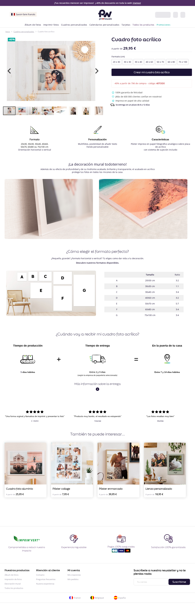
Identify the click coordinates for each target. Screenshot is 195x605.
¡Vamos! (137, 3)
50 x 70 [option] (160, 61)
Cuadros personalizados (24, 31)
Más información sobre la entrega (97, 384)
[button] (9, 71)
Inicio (7, 31)
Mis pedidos (72, 579)
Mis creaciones (74, 574)
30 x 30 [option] (127, 61)
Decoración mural (13, 583)
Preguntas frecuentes (45, 579)
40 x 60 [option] (149, 61)
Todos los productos (14, 588)
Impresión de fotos (13, 579)
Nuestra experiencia (45, 583)
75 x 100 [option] (183, 61)
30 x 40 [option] (138, 61)
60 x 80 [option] (171, 61)
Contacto (40, 574)
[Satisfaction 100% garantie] (168, 542)
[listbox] (152, 62)
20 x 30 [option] (116, 61)
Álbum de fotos (11, 574)
